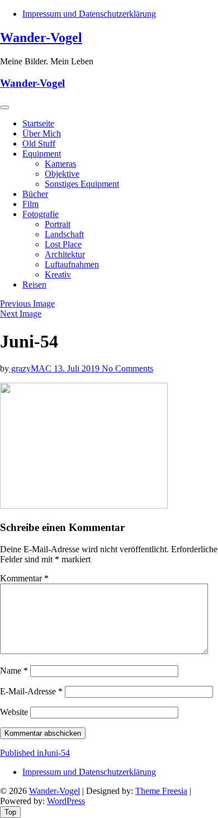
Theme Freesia (161, 791)
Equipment (41, 153)
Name (14, 670)
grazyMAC (31, 368)
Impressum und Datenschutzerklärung (89, 13)
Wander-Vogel (41, 37)
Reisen (34, 284)
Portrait (57, 224)
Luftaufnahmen (72, 264)
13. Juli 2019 (78, 368)
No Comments (127, 368)
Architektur (65, 254)
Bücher (35, 194)
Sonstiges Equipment (82, 184)
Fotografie (40, 214)
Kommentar (24, 578)
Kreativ (58, 274)
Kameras (60, 163)
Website (14, 712)
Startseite (38, 123)
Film (30, 204)
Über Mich (41, 133)
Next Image (20, 313)
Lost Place (63, 244)
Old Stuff (38, 143)
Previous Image (27, 303)
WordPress (66, 801)
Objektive (62, 173)
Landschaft (64, 234)
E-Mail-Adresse (31, 691)
